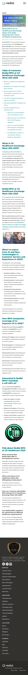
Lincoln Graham (19, 39)
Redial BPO (7, 42)
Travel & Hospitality (7, 613)
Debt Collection (6, 579)
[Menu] (24, 3)
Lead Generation (6, 585)
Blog (3, 644)
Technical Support (6, 573)
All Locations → (6, 634)
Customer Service (6, 570)
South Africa (5, 628)
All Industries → (6, 619)
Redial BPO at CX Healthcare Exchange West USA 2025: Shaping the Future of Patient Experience (12, 32)
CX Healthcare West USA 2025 (11, 151)
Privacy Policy (14, 670)
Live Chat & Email (6, 588)
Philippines (5, 631)
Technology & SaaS (7, 607)
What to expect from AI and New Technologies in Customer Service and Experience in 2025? (14, 93)
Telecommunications (7, 610)
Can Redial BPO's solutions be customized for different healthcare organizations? (15, 135)
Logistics (4, 616)
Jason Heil (10, 63)
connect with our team (8, 391)
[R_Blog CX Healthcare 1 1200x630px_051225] (14, 20)
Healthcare (5, 601)
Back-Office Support (7, 582)
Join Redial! (5, 650)
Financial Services (6, 598)
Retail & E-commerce (7, 604)
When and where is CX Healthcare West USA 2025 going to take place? (16, 120)
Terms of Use (22, 670)
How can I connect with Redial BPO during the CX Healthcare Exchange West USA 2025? (15, 127)
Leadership (5, 641)
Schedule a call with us (10, 381)
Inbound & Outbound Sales (9, 576)
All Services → (5, 591)
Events (11, 39)
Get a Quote (5, 653)
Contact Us (5, 647)
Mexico (4, 626)
